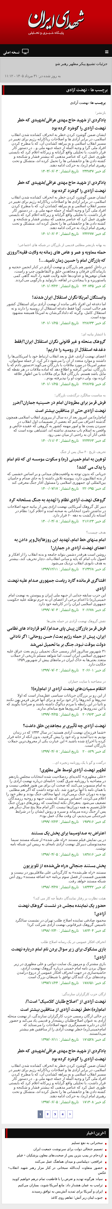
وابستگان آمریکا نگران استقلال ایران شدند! (69, 297)
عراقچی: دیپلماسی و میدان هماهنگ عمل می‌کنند (69, 1161)
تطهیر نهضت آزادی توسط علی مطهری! (73, 770)
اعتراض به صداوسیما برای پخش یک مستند (68, 833)
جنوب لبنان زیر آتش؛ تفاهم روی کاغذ (77, 1197)
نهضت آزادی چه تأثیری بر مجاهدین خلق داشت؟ (64, 726)
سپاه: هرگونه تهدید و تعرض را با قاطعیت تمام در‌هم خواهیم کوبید (57, 1179)
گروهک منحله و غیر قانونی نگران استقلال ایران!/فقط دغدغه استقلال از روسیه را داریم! (60, 346)
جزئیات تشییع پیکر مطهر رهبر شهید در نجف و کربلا (68, 64)
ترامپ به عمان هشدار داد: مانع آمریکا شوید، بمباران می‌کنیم (60, 1185)
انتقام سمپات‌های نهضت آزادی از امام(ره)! (68, 689)
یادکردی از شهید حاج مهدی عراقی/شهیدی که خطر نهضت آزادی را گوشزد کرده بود (61, 124)
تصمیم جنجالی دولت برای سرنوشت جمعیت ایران (68, 1149)
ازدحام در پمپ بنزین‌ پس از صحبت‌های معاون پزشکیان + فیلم (60, 1155)
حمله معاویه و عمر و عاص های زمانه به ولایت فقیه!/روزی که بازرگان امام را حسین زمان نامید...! (56, 256)
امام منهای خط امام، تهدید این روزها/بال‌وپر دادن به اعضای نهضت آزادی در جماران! (60, 544)
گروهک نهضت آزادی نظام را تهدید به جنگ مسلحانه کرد (57, 500)
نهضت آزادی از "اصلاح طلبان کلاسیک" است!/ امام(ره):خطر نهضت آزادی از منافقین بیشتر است (63, 1006)
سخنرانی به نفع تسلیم (87, 1143)
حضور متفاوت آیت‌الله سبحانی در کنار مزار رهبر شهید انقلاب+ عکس (57, 1170)
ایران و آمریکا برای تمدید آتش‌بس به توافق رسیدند (67, 1191)
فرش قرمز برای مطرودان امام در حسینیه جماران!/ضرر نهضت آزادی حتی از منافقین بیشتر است (59, 407)
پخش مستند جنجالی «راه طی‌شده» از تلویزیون (64, 866)
